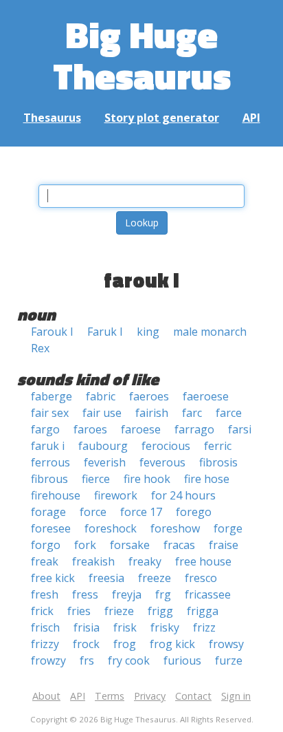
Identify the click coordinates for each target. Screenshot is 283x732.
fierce (96, 478)
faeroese (206, 396)
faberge (51, 396)
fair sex (50, 412)
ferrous (50, 462)
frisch (45, 627)
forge (228, 528)
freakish (93, 561)
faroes (90, 429)
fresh (44, 594)
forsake (130, 544)
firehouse (55, 495)
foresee (51, 528)
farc (192, 412)
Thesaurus (52, 117)
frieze (119, 610)
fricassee (208, 594)
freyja (127, 594)
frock (86, 644)
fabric (100, 396)
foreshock (110, 528)
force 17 (141, 511)
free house (203, 561)
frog (124, 644)
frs (87, 660)
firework (115, 495)
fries (79, 610)
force (93, 511)
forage (48, 511)
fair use (102, 412)
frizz (204, 627)
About (46, 695)
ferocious (166, 445)
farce (229, 412)
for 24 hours (183, 495)
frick (42, 610)
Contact (193, 695)
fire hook (147, 478)
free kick (53, 577)
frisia (86, 627)
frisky (164, 627)
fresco (201, 577)
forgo (45, 544)
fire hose (206, 478)
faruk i (48, 445)
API (251, 117)
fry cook (129, 660)
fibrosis (218, 462)
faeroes (149, 396)
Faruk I (105, 331)
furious (182, 660)
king (148, 331)
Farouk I (52, 331)
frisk (125, 627)
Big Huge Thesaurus (142, 55)
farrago (194, 429)
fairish (151, 412)
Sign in (236, 695)
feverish (105, 462)
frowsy (226, 644)
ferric (217, 445)
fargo (45, 429)
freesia (106, 577)
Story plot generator (161, 117)
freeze (154, 577)
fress (85, 594)
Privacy (150, 695)
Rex (40, 348)
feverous (162, 462)
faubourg (103, 445)
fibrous (49, 478)
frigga (202, 610)
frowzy (48, 660)
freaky (144, 561)
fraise (223, 544)
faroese (141, 429)
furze (228, 660)
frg (163, 594)
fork (85, 544)
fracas (179, 544)
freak (44, 561)
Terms (109, 695)
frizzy (45, 644)
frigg (160, 610)
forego (194, 511)
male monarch (210, 331)
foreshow (175, 528)
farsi (239, 429)
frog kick (172, 644)
